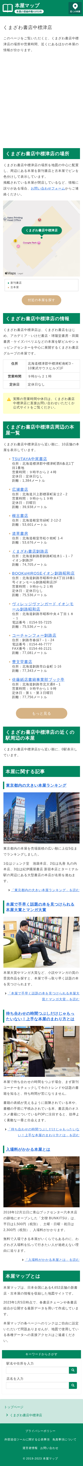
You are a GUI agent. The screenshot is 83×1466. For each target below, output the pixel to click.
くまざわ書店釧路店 (30, 551)
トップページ (13, 1407)
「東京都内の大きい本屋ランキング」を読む (45, 890)
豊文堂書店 (22, 662)
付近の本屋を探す (41, 300)
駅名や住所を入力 (20, 1363)
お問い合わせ (49, 1448)
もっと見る (41, 713)
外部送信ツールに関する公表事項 (27, 1439)
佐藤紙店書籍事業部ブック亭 (38, 680)
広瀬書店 (20, 489)
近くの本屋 (75, 11)
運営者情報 (30, 1448)
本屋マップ (27, 5)
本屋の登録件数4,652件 (29, 11)
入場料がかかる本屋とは (28, 1149)
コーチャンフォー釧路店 (34, 635)
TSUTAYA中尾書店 (29, 459)
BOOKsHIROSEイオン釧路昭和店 (43, 573)
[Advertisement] (41, 98)
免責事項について (64, 1439)
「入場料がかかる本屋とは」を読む (52, 1259)
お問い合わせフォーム (48, 188)
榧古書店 (20, 516)
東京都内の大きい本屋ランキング (36, 785)
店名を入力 (15, 1378)
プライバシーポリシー (40, 1431)
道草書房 (20, 533)
